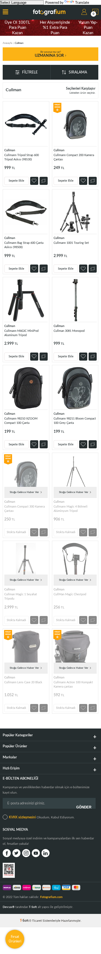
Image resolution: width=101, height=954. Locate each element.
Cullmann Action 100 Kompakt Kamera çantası (73, 684)
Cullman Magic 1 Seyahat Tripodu (20, 596)
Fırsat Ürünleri (15, 939)
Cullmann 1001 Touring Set (71, 242)
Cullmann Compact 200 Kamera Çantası (74, 157)
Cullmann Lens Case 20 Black (23, 682)
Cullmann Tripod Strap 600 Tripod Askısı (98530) (21, 157)
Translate (82, 3)
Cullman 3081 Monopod (69, 330)
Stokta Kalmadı (16, 532)
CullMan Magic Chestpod (70, 594)
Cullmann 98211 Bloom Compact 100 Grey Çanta (75, 420)
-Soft (24, 920)
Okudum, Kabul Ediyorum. (42, 817)
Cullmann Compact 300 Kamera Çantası (24, 508)
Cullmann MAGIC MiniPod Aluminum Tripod (21, 333)
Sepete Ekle (16, 180)
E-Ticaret (35, 920)
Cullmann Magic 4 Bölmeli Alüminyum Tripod (71, 508)
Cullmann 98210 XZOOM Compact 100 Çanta (20, 420)
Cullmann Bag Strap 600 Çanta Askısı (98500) (23, 245)
